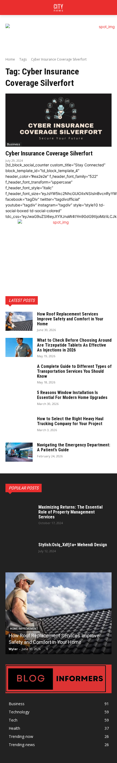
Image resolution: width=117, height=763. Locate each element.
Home (10, 59)
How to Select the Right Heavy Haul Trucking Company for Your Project (70, 421)
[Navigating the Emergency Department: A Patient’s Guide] (19, 452)
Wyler (13, 649)
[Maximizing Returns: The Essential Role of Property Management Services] (20, 514)
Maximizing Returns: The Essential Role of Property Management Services (70, 511)
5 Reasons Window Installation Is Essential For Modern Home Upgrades (72, 395)
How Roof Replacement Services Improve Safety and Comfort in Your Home (70, 318)
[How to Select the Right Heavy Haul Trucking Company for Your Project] (19, 425)
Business (13, 144)
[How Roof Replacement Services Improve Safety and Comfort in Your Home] (19, 321)
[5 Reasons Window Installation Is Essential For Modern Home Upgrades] (19, 399)
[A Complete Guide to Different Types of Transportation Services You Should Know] (19, 373)
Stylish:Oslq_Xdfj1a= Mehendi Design (72, 544)
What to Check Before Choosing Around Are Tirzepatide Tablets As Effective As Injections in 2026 (74, 345)
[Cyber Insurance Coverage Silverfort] (58, 120)
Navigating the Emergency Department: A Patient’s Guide (73, 447)
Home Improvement (24, 628)
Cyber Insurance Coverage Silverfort (49, 153)
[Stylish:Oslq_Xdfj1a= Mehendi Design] (20, 547)
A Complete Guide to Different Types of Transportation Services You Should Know (74, 371)
